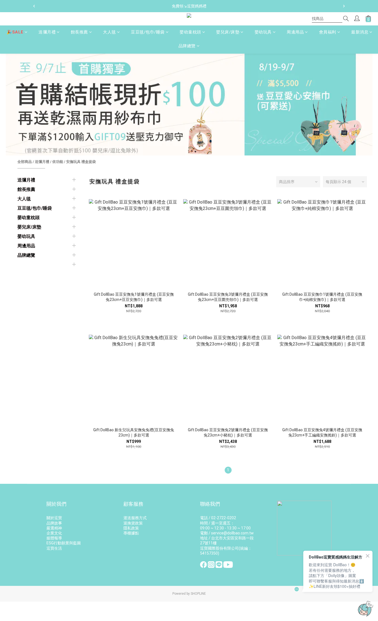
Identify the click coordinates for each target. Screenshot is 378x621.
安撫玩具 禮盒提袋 (81, 162)
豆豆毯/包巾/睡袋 (148, 32)
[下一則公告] (343, 6)
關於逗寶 (54, 518)
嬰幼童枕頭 (190, 32)
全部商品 (24, 162)
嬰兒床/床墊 (227, 32)
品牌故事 (54, 523)
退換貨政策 (133, 523)
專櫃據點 (131, 533)
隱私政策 (131, 528)
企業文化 (54, 533)
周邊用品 (295, 32)
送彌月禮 (47, 32)
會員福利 (327, 32)
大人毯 (109, 32)
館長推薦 (79, 32)
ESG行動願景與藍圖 (63, 543)
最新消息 (359, 32)
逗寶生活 (54, 548)
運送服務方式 (135, 518)
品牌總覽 (187, 46)
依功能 (57, 162)
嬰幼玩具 (263, 32)
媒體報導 (54, 538)
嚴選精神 (54, 528)
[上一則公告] (34, 6)
